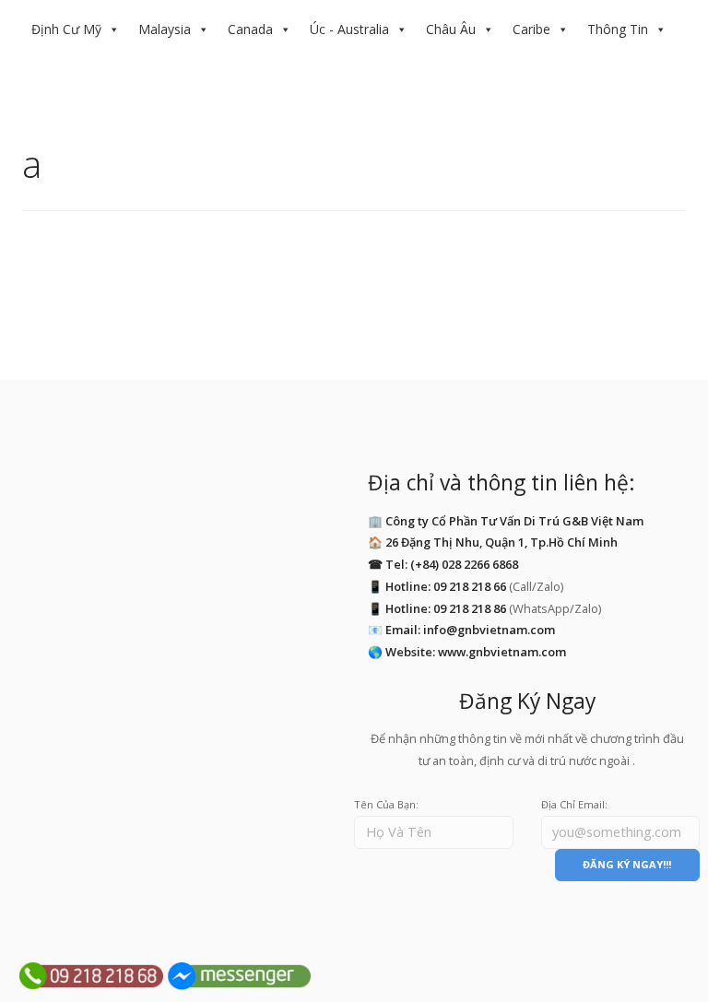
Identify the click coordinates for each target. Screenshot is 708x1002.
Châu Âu (451, 29)
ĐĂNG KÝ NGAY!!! (627, 864)
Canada (250, 29)
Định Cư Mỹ (66, 29)
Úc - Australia (349, 29)
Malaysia (164, 29)
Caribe (531, 29)
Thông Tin (617, 29)
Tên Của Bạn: (386, 804)
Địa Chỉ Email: (574, 804)
